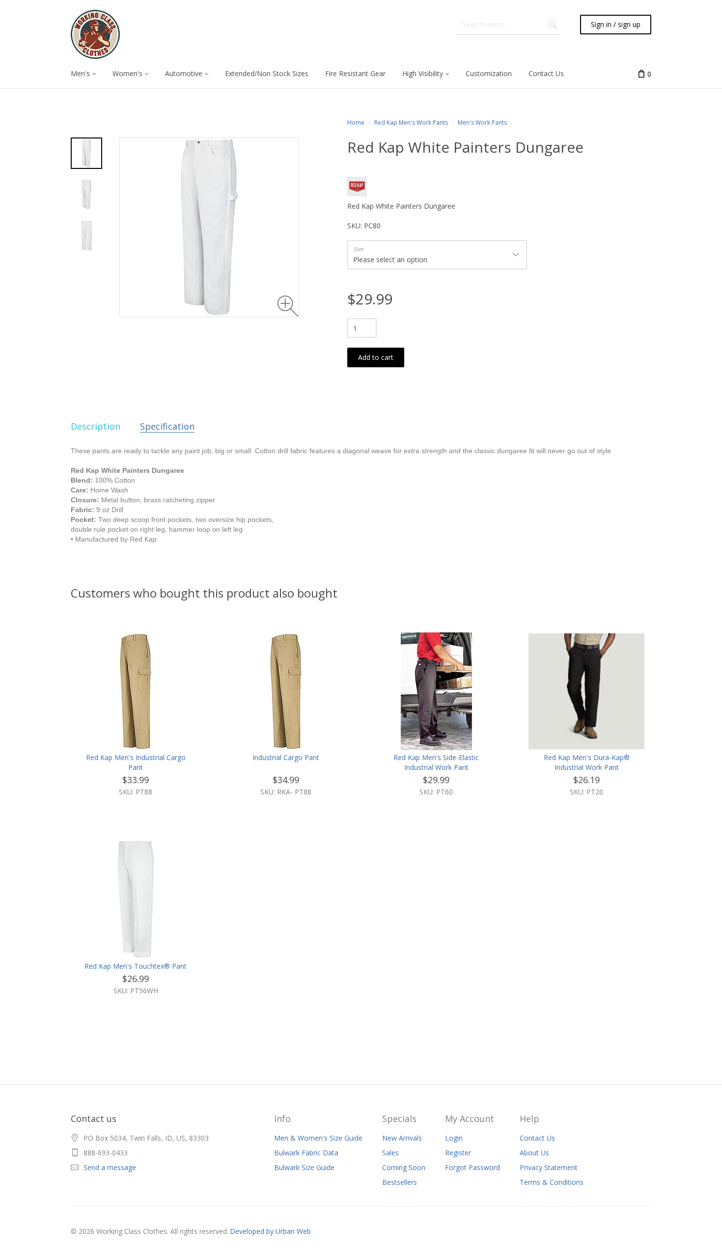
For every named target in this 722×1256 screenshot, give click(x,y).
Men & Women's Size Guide (318, 1138)
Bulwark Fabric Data (306, 1152)
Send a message (109, 1167)
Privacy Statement (549, 1167)
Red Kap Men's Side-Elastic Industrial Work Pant (436, 762)
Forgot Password (472, 1167)
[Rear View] (86, 235)
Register (458, 1152)
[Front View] (86, 194)
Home (355, 122)
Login (454, 1138)
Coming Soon (403, 1167)
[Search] (553, 24)
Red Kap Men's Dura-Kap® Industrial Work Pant (587, 762)
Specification (167, 426)
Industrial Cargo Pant (285, 757)
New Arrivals (402, 1138)
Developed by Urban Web (270, 1231)
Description (95, 426)
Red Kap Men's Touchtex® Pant (135, 966)
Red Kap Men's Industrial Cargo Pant (136, 762)
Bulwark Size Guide (304, 1167)
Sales (390, 1152)
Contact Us (537, 1138)
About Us (534, 1152)
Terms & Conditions (551, 1182)
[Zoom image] (288, 306)
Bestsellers (399, 1182)
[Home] (95, 34)
